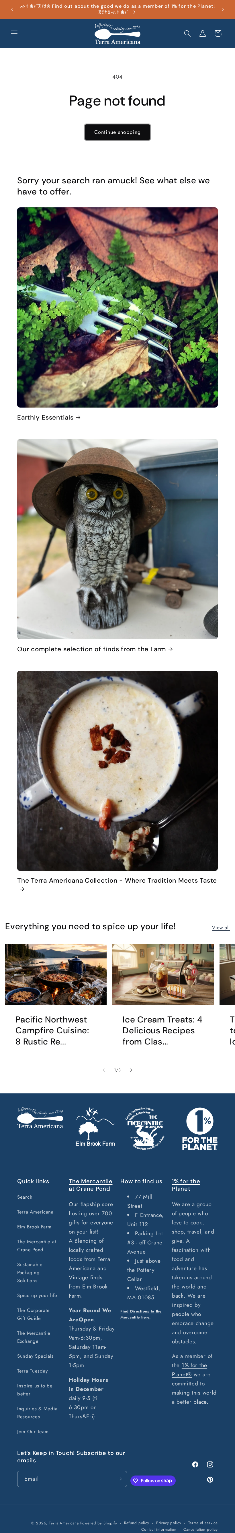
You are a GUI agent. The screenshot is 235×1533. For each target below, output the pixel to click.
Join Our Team (32, 1431)
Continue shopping (117, 132)
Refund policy (136, 1523)
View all (221, 927)
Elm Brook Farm (34, 1226)
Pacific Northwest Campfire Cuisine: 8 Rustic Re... (52, 1030)
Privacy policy (168, 1523)
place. (200, 1402)
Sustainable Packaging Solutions (30, 1272)
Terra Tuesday (32, 1370)
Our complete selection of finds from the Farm (91, 649)
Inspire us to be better (35, 1389)
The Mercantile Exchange (33, 1337)
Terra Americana (35, 1211)
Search (24, 1197)
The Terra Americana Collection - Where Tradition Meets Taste (117, 881)
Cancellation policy (200, 1529)
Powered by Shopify (98, 1523)
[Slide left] (103, 1070)
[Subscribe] (119, 1479)
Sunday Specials (35, 1356)
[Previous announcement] (12, 9)
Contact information (159, 1529)
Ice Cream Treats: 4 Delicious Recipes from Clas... (162, 1030)
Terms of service (203, 1523)
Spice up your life (37, 1295)
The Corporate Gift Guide (33, 1314)
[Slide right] (131, 1070)
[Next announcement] (223, 9)
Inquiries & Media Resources (37, 1412)
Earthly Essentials (45, 418)
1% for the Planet (186, 1184)
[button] (14, 33)
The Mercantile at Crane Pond (36, 1245)
